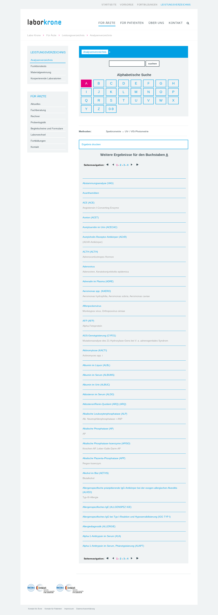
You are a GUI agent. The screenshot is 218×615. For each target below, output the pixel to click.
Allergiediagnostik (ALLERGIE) (99, 526)
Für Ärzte (106, 22)
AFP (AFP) (88, 320)
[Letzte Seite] (137, 165)
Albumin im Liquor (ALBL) (96, 365)
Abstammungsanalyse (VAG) (98, 183)
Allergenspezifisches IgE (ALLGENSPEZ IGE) (107, 507)
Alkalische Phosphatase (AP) (98, 428)
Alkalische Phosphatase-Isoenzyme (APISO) (106, 443)
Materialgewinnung (41, 72)
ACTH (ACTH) (90, 251)
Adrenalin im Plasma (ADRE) (98, 281)
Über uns (156, 22)
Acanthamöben (91, 193)
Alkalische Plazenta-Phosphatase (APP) (104, 458)
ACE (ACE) (89, 202)
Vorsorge (127, 4)
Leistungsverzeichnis (176, 4)
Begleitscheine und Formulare (47, 128)
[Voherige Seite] (113, 165)
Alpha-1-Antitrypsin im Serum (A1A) (102, 536)
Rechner (35, 116)
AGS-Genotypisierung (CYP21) (99, 335)
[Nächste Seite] (131, 165)
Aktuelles (35, 104)
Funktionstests (38, 66)
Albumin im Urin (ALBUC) (96, 384)
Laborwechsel (38, 134)
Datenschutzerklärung (85, 609)
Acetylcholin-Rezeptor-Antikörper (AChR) (105, 237)
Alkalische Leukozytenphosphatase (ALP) (105, 413)
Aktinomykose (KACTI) (95, 350)
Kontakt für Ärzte (35, 609)
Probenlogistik (38, 122)
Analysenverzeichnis (94, 51)
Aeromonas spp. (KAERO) (97, 291)
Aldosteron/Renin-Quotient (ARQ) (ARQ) (104, 404)
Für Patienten (132, 22)
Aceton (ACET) (91, 217)
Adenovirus (89, 266)
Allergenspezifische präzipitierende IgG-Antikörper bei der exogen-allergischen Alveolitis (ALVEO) (130, 490)
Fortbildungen (147, 4)
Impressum (69, 609)
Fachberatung (38, 110)
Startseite (109, 4)
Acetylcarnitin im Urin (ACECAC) (100, 227)
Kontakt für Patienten (53, 609)
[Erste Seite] (107, 165)
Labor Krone (34, 35)
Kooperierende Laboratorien (46, 78)
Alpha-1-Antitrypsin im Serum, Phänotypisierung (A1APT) (113, 545)
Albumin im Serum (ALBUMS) (98, 375)
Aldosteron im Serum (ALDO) (98, 394)
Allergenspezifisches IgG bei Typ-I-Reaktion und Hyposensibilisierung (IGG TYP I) (127, 516)
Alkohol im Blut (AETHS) (96, 473)
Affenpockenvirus (92, 306)
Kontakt (176, 22)
